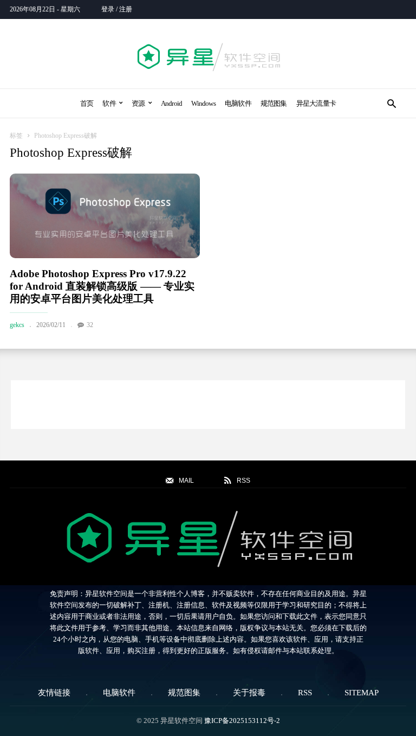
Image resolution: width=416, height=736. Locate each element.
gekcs (17, 325)
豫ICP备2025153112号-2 (242, 720)
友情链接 (54, 692)
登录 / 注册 (116, 9)
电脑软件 (238, 103)
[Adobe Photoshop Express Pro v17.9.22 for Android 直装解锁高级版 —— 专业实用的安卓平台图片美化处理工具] (105, 216)
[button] (391, 103)
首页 (86, 103)
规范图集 (274, 103)
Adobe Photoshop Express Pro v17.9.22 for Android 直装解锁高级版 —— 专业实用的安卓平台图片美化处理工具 (102, 286)
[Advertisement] (208, 404)
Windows (203, 103)
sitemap (361, 692)
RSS (305, 692)
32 (90, 325)
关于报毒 (249, 692)
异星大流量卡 (316, 103)
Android (172, 103)
